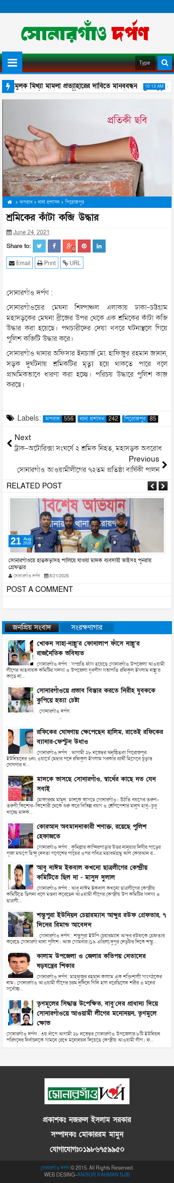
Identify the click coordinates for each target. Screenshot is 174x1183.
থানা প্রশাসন (99, 419)
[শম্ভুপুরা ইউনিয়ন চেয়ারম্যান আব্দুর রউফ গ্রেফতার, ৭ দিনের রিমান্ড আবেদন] (20, 924)
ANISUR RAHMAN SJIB (103, 1175)
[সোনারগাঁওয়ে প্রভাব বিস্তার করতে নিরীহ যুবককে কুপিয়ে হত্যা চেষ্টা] (20, 700)
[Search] (164, 63)
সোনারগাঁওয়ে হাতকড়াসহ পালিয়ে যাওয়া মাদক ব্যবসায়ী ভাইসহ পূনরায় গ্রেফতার (79, 564)
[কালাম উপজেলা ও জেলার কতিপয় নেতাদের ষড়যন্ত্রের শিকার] (20, 965)
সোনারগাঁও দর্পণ (54, 1168)
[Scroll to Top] (162, 1171)
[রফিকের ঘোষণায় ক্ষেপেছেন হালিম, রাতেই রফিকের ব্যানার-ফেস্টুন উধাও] (20, 741)
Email (22, 263)
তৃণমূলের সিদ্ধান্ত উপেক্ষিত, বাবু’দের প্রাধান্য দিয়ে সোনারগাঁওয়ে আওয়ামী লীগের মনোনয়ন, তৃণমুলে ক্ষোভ (97, 1013)
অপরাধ (59, 419)
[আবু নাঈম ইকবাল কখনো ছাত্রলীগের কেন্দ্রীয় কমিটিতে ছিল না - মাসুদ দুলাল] (20, 876)
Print (49, 263)
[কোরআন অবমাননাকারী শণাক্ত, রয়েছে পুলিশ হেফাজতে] (20, 835)
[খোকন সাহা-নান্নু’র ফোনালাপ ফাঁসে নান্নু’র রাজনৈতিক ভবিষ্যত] (20, 652)
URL (74, 263)
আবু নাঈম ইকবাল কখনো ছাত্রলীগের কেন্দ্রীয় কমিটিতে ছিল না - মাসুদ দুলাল (92, 872)
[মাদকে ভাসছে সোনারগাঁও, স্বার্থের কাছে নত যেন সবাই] (20, 788)
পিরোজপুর (140, 419)
